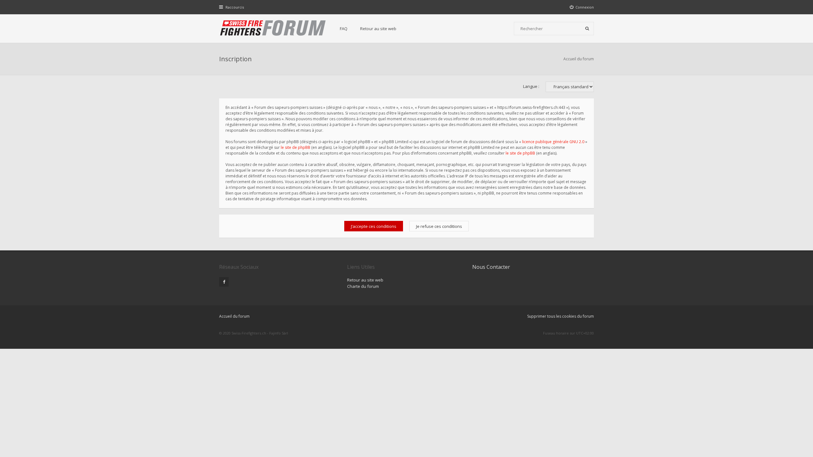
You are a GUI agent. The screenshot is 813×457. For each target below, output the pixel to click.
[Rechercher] (587, 28)
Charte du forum (363, 286)
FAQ (343, 28)
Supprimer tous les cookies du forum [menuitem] (560, 316)
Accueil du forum (578, 59)
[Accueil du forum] (273, 28)
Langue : (531, 86)
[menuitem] (582, 7)
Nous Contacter (491, 266)
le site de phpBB (295, 147)
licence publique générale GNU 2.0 (553, 141)
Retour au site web (378, 28)
